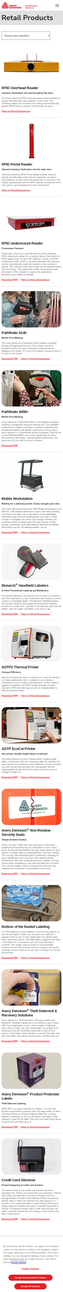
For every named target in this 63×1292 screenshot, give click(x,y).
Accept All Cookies (30, 1286)
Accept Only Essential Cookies (30, 1277)
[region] (31, 1264)
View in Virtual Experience (16, 111)
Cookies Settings (30, 1268)
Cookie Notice (19, 1262)
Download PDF (10, 279)
